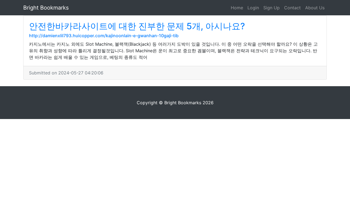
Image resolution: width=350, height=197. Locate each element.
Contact (292, 7)
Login (253, 7)
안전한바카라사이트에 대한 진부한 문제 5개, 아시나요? (137, 26)
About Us (315, 7)
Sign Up (271, 7)
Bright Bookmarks (46, 7)
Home (237, 7)
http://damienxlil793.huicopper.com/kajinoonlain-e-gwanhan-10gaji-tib (104, 35)
